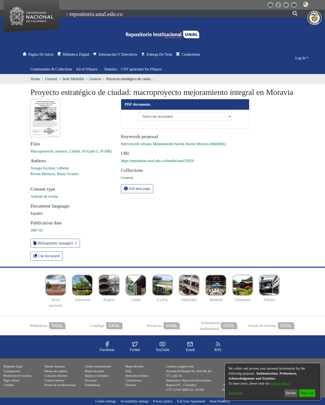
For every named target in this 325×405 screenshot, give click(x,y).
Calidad (9, 385)
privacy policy (280, 383)
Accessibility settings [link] (134, 401)
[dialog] (272, 382)
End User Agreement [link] (191, 401)
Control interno (54, 380)
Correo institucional (98, 366)
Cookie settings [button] (105, 401)
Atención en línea (136, 375)
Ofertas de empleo (55, 371)
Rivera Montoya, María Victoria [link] (54, 174)
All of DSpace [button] (87, 69)
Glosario (130, 385)
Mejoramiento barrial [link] (168, 144)
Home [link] (35, 79)
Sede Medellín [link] (73, 79)
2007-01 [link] (36, 230)
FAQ (128, 371)
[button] (306, 4)
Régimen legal (13, 366)
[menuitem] (88, 69)
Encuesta (91, 380)
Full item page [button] (139, 189)
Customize (235, 393)
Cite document (48, 256)
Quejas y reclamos (96, 375)
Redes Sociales (94, 371)
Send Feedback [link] (220, 401)
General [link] (51, 79)
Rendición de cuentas (17, 375)
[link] (71, 151)
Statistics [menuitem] (110, 69)
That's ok (307, 393)
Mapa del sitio (134, 366)
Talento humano (54, 366)
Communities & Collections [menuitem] (51, 69)
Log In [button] (300, 58)
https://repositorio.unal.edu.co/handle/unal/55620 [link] (157, 161)
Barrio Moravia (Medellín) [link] (206, 144)
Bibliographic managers (55, 243)
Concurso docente (56, 375)
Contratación (12, 371)
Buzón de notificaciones (60, 385)
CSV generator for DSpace (141, 69)
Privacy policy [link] (162, 401)
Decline (291, 393)
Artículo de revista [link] (44, 196)
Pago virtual (11, 380)
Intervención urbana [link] (136, 144)
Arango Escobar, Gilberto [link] (49, 168)
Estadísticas (92, 385)
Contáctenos (133, 380)
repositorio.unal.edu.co (96, 14)
